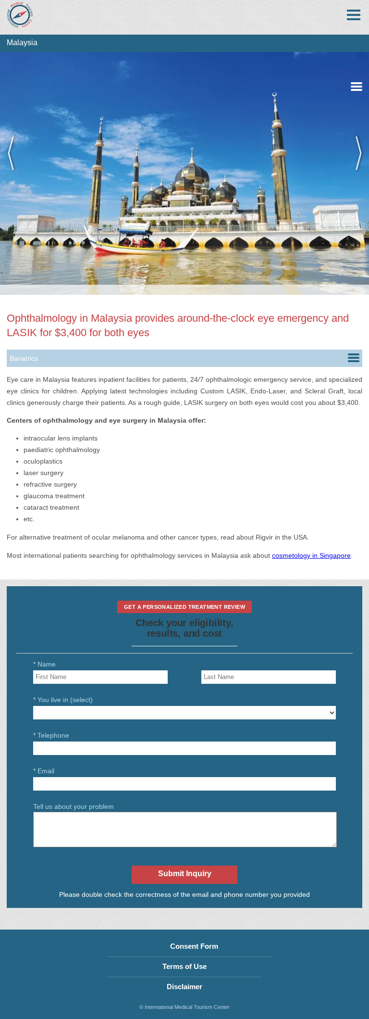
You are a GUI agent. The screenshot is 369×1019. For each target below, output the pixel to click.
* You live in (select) (63, 700)
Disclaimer (184, 986)
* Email (43, 771)
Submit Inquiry (184, 873)
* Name (44, 664)
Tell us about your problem (73, 806)
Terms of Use (184, 966)
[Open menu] (353, 15)
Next (354, 173)
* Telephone (51, 735)
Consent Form (194, 946)
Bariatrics (24, 358)
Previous (14, 173)
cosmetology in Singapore (311, 555)
